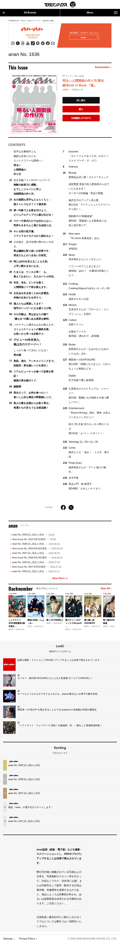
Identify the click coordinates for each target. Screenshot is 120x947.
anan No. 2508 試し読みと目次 (36, 543)
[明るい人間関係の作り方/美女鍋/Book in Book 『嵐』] (34, 104)
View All (105, 588)
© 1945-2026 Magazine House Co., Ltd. (92, 938)
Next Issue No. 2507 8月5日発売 (36, 566)
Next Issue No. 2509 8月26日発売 (37, 548)
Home (22, 21)
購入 (81, 109)
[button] (109, 610)
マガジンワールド (60, 4)
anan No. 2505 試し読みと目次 (36, 571)
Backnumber (102, 67)
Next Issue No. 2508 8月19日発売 (37, 557)
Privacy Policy (27, 938)
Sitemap (7, 938)
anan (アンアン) (34, 21)
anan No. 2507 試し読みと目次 (36, 553)
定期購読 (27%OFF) (81, 118)
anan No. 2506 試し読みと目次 (36, 562)
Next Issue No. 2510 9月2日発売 (34, 539)
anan (83, 37)
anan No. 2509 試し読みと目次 (33, 534)
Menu (90, 12)
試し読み (81, 100)
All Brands (30, 12)
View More (58, 578)
